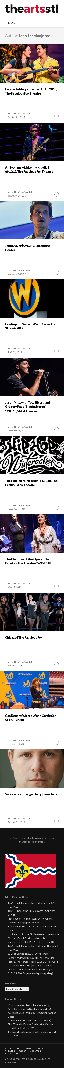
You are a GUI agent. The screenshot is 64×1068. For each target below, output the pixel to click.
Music (18, 1049)
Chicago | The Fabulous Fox (23, 637)
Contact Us (12, 1054)
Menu (11, 23)
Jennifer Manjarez (21, 113)
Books (22, 1051)
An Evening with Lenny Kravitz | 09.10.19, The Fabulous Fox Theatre (29, 170)
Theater (10, 1051)
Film (28, 1049)
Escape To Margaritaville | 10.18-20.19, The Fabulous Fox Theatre (31, 91)
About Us (35, 1051)
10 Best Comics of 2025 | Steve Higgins (29, 953)
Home (8, 1049)
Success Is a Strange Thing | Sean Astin (31, 794)
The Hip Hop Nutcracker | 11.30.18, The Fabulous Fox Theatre (31, 483)
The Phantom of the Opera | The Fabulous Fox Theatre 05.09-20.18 (28, 561)
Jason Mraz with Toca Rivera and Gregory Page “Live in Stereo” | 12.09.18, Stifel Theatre (27, 406)
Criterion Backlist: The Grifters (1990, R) (29, 1020)
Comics (39, 1049)
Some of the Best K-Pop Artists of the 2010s (32, 941)
